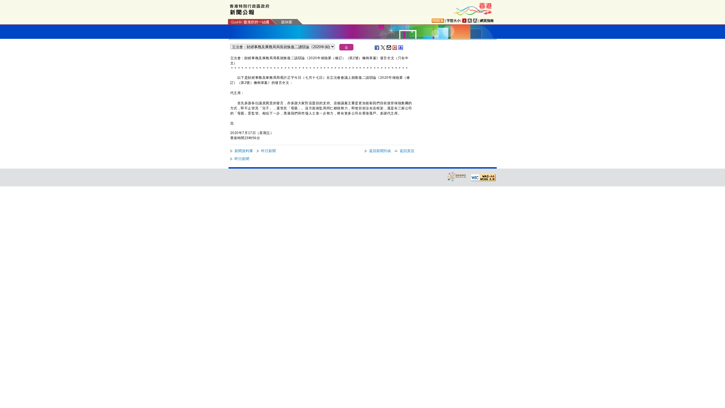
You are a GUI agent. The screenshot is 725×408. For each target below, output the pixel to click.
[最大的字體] (475, 20)
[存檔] (395, 47)
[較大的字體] (470, 20)
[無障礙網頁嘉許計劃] (457, 176)
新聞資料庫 (243, 151)
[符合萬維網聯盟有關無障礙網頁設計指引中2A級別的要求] (483, 177)
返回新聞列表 (380, 151)
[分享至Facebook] (377, 47)
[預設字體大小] (464, 20)
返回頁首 (407, 151)
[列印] (401, 47)
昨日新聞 (268, 151)
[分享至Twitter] (383, 47)
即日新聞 (241, 159)
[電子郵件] (389, 47)
